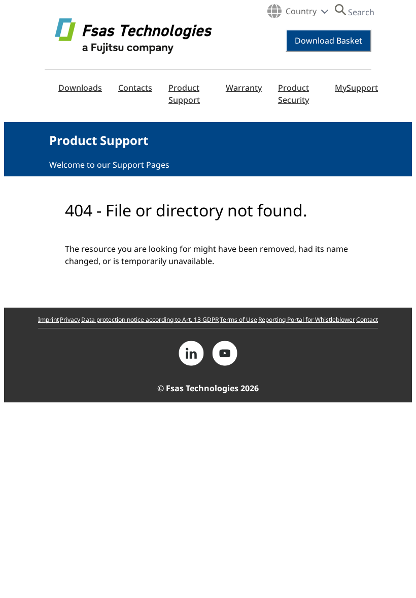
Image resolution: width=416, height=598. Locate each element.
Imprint (48, 319)
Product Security (293, 93)
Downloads (80, 87)
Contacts (135, 87)
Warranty (244, 87)
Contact (367, 319)
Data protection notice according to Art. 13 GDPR (150, 319)
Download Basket (328, 40)
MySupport (356, 87)
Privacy (70, 319)
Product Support (184, 93)
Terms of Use (238, 319)
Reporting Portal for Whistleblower (306, 319)
